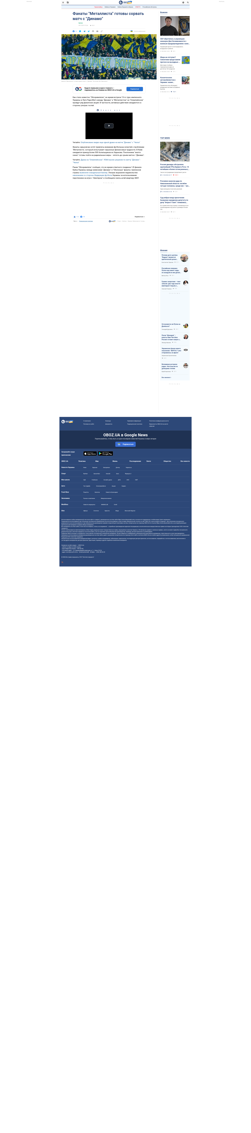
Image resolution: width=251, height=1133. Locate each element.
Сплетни (96, 510)
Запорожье (106, 467)
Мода (117, 510)
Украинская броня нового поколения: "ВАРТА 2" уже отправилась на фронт (171, 351)
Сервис (124, 486)
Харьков (94, 467)
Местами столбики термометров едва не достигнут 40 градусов (167, 67)
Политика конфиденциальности (159, 421)
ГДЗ (84, 480)
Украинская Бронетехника (169, 355)
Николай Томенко (167, 289)
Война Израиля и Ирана (125, 7)
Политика (82, 461)
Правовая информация (134, 421)
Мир (97, 461)
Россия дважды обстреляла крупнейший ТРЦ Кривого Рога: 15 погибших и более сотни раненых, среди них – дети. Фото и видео (174, 166)
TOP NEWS (165, 138)
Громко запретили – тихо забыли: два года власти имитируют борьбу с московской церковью (171, 284)
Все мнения (166, 377)
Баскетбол (97, 473)
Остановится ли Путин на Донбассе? (171, 325)
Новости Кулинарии (112, 492)
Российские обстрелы (150, 7)
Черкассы (129, 467)
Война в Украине (110, 7)
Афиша (85, 510)
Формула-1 (128, 473)
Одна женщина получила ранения (171, 189)
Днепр (118, 467)
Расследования (135, 461)
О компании (87, 421)
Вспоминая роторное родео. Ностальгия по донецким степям (170, 366)
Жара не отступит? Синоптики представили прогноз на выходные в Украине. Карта (170, 59)
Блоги (149, 461)
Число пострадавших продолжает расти (173, 172)
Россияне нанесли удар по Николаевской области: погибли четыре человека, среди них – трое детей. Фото (174, 183)
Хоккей (108, 473)
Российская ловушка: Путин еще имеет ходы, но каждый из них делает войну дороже (171, 270)
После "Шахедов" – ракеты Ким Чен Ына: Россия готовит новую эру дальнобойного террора (171, 337)
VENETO (137, 7)
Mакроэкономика (106, 498)
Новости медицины (89, 504)
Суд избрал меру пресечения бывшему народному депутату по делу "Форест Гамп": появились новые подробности (174, 200)
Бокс (117, 473)
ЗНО (128, 480)
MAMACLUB (104, 504)
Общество (167, 461)
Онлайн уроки (108, 480)
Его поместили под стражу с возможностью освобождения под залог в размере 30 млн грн (174, 207)
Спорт (119, 221)
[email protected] (84, 552)
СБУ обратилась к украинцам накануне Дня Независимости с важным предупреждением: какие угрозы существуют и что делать (174, 41)
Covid (115, 504)
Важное (163, 12)
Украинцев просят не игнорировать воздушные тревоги (171, 47)
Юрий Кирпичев (166, 371)
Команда (108, 421)
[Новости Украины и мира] (112, 222)
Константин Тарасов (167, 262)
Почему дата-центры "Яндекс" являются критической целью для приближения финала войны (170, 257)
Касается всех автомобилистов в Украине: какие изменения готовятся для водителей (169, 80)
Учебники (95, 480)
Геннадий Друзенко (167, 329)
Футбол (81, 23)
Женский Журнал (130, 510)
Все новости (185, 461)
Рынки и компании (89, 498)
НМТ (136, 480)
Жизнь (114, 461)
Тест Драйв (86, 486)
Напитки (97, 492)
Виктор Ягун (165, 275)
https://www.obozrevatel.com (126, 519)
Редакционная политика (86, 221)
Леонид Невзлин (166, 342)
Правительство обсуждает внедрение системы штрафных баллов (170, 87)
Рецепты (86, 492)
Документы (108, 424)
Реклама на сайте (88, 424)
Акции (114, 486)
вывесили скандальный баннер (93, 172)
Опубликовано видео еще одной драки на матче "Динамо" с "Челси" (110, 142)
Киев (84, 467)
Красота (107, 510)
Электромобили (101, 486)
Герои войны (98, 7)
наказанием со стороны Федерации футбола (92, 175)
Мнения (163, 250)
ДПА (119, 480)
